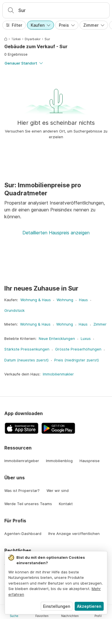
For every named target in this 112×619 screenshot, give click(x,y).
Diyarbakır (32, 39)
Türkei (16, 39)
